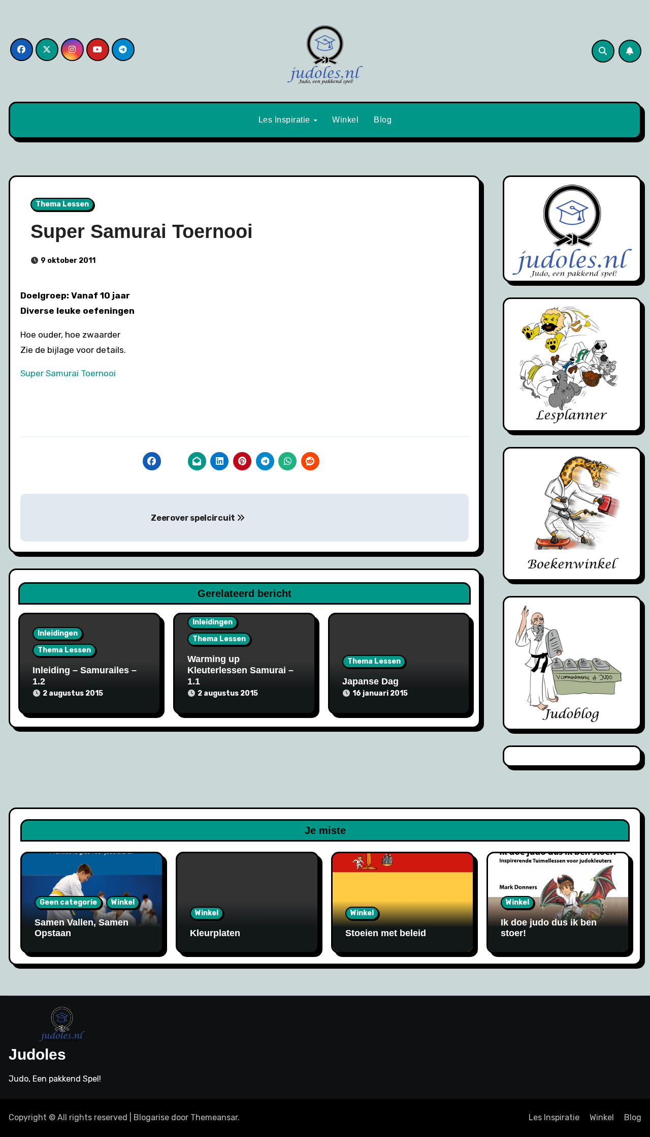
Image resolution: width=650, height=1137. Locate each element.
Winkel (345, 119)
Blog (383, 119)
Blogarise (151, 1117)
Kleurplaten (215, 933)
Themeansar (214, 1117)
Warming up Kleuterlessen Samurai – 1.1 (240, 670)
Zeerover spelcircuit (193, 518)
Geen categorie (68, 902)
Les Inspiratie (285, 119)
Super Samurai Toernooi (68, 373)
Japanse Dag (370, 681)
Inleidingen (58, 633)
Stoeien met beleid (385, 933)
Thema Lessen (62, 204)
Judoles (37, 1054)
